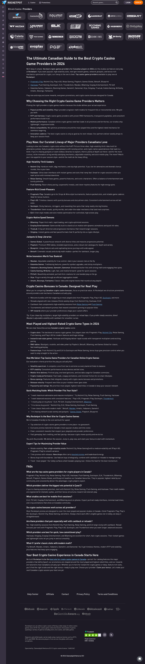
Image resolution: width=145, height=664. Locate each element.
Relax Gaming (82, 304)
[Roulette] (3, 51)
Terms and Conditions (108, 594)
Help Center (32, 594)
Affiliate (50, 594)
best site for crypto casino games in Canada (68, 559)
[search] (116, 2)
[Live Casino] (3, 38)
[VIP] (3, 68)
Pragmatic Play (36, 81)
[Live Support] (3, 72)
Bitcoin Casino (15, 9)
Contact (65, 594)
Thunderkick (108, 398)
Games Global (75, 412)
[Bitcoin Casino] (3, 11)
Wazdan (72, 408)
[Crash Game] (3, 64)
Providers (27, 9)
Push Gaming (97, 304)
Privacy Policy (83, 594)
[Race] (3, 16)
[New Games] (3, 24)
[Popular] (3, 29)
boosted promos (78, 454)
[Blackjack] (3, 46)
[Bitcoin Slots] (3, 33)
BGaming (87, 402)
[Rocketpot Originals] (3, 20)
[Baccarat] (3, 55)
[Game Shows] (3, 42)
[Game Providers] (3, 59)
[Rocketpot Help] (139, 659)
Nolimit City (107, 332)
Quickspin (107, 298)
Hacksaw (34, 85)
